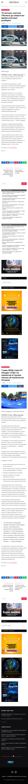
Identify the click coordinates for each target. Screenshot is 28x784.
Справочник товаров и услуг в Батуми (16, 776)
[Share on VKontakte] (20, 26)
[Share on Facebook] (5, 26)
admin (4, 23)
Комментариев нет (17, 23)
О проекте (3, 722)
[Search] (26, 2)
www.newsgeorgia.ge (12, 147)
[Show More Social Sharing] (25, 26)
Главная (4, 776)
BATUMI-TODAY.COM (10, 779)
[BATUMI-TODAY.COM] (14, 2)
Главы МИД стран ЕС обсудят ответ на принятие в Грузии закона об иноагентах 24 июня (8, 172)
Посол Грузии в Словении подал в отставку (19, 171)
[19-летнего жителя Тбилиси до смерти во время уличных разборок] (14, 37)
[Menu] (2, 2)
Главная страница (5, 6)
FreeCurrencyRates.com (7, 756)
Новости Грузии (5, 9)
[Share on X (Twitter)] (12, 26)
